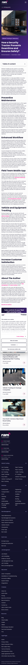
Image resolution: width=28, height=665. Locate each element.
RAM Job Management (7, 565)
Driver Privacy (18, 479)
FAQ (2, 631)
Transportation (5, 492)
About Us (3, 591)
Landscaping (4, 501)
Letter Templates (5, 573)
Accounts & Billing (5, 578)
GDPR (2, 639)
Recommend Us (5, 600)
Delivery (17, 496)
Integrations (4, 583)
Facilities (17, 494)
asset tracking (13, 285)
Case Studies (4, 620)
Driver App (4, 529)
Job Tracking (4, 563)
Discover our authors (6, 304)
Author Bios (4, 593)
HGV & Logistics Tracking (5, 504)
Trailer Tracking (19, 472)
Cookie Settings (20, 336)
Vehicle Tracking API (6, 479)
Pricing (3, 595)
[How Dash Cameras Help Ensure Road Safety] (14, 412)
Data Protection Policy (7, 644)
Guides (3, 622)
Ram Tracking (5, 481)
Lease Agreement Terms (7, 653)
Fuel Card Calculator (6, 629)
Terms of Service (5, 649)
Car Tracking (4, 472)
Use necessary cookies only (14, 349)
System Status (5, 580)
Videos (3, 624)
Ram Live (3, 546)
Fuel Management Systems (8, 518)
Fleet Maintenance (6, 515)
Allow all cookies (14, 340)
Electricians (18, 492)
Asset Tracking (5, 474)
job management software (14, 198)
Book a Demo (4, 609)
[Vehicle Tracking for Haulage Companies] (14, 381)
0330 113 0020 (4, 459)
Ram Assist (4, 532)
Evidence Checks (5, 558)
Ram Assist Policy (5, 646)
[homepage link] (4, 2)
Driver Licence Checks (7, 520)
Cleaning (3, 496)
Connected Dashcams (7, 543)
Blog (2, 617)
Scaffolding (18, 501)
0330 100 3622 (4, 445)
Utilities (3, 499)
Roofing (17, 499)
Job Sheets (4, 554)
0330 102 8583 (5, 452)
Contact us (4, 605)
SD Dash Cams (5, 541)
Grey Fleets (4, 476)
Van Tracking (4, 467)
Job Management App (7, 561)
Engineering (18, 489)
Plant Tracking (19, 469)
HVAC (2, 494)
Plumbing (3, 507)
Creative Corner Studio (16, 661)
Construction (4, 489)
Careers (3, 602)
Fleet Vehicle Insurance (7, 522)
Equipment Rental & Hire (20, 504)
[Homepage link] (5, 435)
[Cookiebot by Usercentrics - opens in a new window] (21, 315)
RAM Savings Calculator (7, 627)
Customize (13, 344)
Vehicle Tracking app (20, 476)
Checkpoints (4, 527)
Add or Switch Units (6, 607)
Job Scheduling (5, 556)
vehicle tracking (5, 216)
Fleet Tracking (19, 467)
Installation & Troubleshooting (9, 576)
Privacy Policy (4, 642)
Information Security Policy (8, 656)
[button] (25, 2)
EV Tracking (18, 474)
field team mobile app (20, 177)
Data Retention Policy (7, 651)
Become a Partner (6, 598)
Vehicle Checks (5, 525)
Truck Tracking (5, 469)
